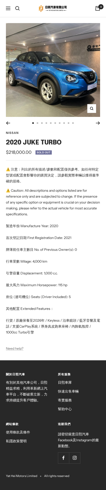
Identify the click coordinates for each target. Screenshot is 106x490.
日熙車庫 (65, 382)
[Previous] (8, 123)
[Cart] (97, 8)
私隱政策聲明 (16, 441)
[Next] (98, 123)
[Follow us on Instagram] (74, 457)
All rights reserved (56, 476)
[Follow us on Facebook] (63, 457)
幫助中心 (65, 409)
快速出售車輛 (68, 391)
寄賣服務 (65, 400)
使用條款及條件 (18, 432)
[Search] (17, 8)
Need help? (14, 348)
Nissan (12, 133)
